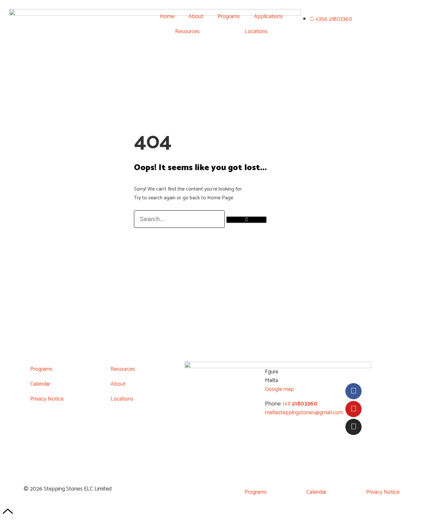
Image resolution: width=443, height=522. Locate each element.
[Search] (246, 219)
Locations (256, 31)
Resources (187, 31)
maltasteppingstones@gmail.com (304, 412)
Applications (268, 16)
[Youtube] (353, 409)
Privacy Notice (47, 399)
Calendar (40, 384)
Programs (229, 16)
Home (167, 16)
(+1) (299, 404)
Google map (279, 389)
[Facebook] (353, 391)
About (195, 16)
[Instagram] (353, 427)
